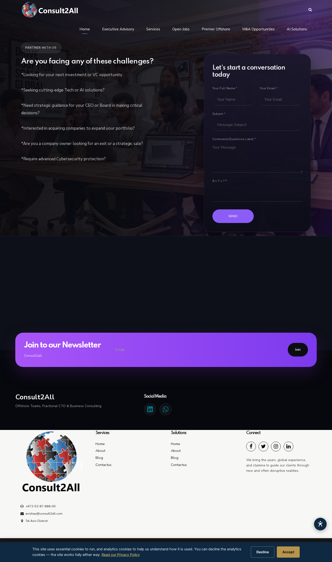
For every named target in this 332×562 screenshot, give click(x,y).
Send (233, 216)
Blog (99, 457)
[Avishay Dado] (251, 446)
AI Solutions (297, 29)
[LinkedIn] (150, 409)
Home (84, 29)
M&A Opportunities (258, 29)
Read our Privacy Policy (121, 555)
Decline (262, 552)
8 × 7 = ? (219, 181)
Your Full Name (224, 88)
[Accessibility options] (320, 524)
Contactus (104, 464)
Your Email (269, 88)
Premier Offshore (216, 29)
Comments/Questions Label (234, 139)
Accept (288, 552)
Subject (218, 114)
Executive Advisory (118, 29)
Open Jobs (181, 29)
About (100, 450)
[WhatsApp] (165, 409)
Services (153, 29)
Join (298, 349)
